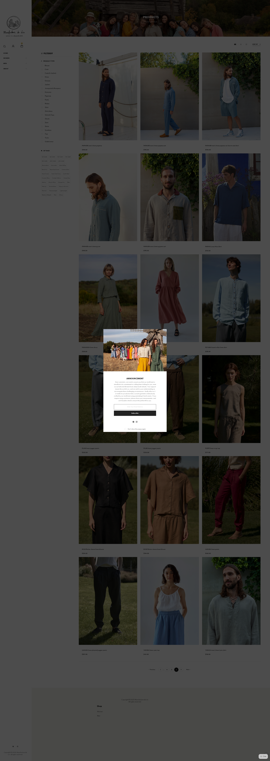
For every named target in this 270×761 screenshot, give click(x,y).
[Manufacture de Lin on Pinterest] (133, 422)
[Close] (165, 331)
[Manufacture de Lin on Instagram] (136, 422)
